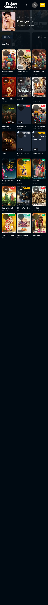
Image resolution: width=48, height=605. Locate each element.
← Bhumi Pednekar (24, 17)
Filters (9, 37)
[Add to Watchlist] (6, 53)
